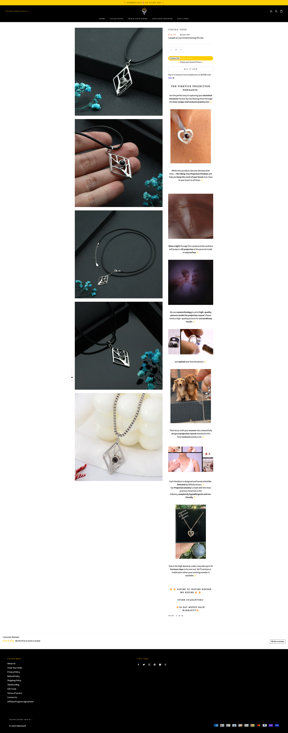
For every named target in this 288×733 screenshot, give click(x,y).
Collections (116, 19)
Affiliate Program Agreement (20, 701)
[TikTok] (165, 664)
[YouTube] (160, 664)
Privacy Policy (13, 672)
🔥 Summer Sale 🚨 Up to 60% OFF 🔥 (144, 2)
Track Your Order (14, 668)
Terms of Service (14, 693)
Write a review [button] (277, 641)
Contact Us (12, 697)
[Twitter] (179, 615)
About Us (11, 663)
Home (102, 19)
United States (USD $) (16, 11)
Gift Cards (183, 19)
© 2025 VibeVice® (17, 726)
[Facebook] (176, 615)
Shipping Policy (14, 680)
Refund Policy (13, 676)
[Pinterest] (182, 615)
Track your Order (138, 19)
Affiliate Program (162, 19)
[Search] (276, 11)
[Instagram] (149, 664)
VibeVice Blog (13, 685)
